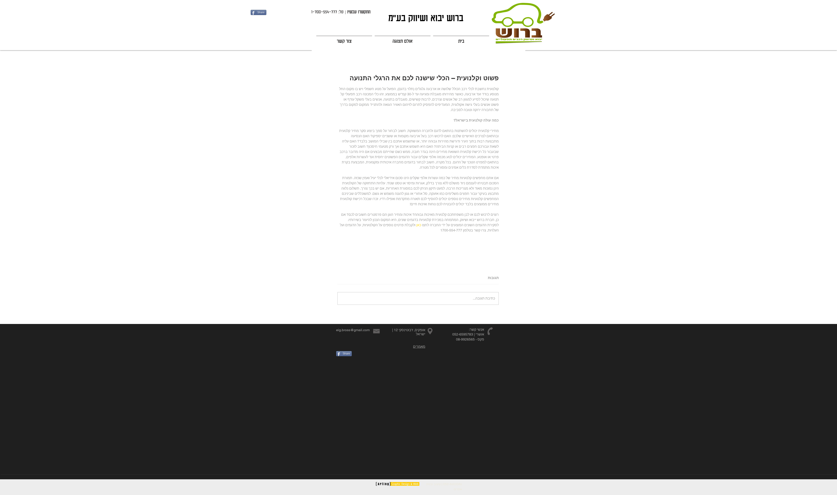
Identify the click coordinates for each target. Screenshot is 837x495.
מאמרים (419, 346)
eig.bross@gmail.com (353, 330)
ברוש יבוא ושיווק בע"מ (424, 17)
